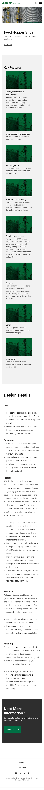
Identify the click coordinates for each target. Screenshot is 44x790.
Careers (22, 763)
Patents (35, 778)
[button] (36, 3)
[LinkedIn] (25, 773)
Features (8, 44)
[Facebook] (28, 773)
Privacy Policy (10, 778)
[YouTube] (16, 773)
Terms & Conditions (24, 778)
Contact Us (22, 768)
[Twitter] (20, 773)
